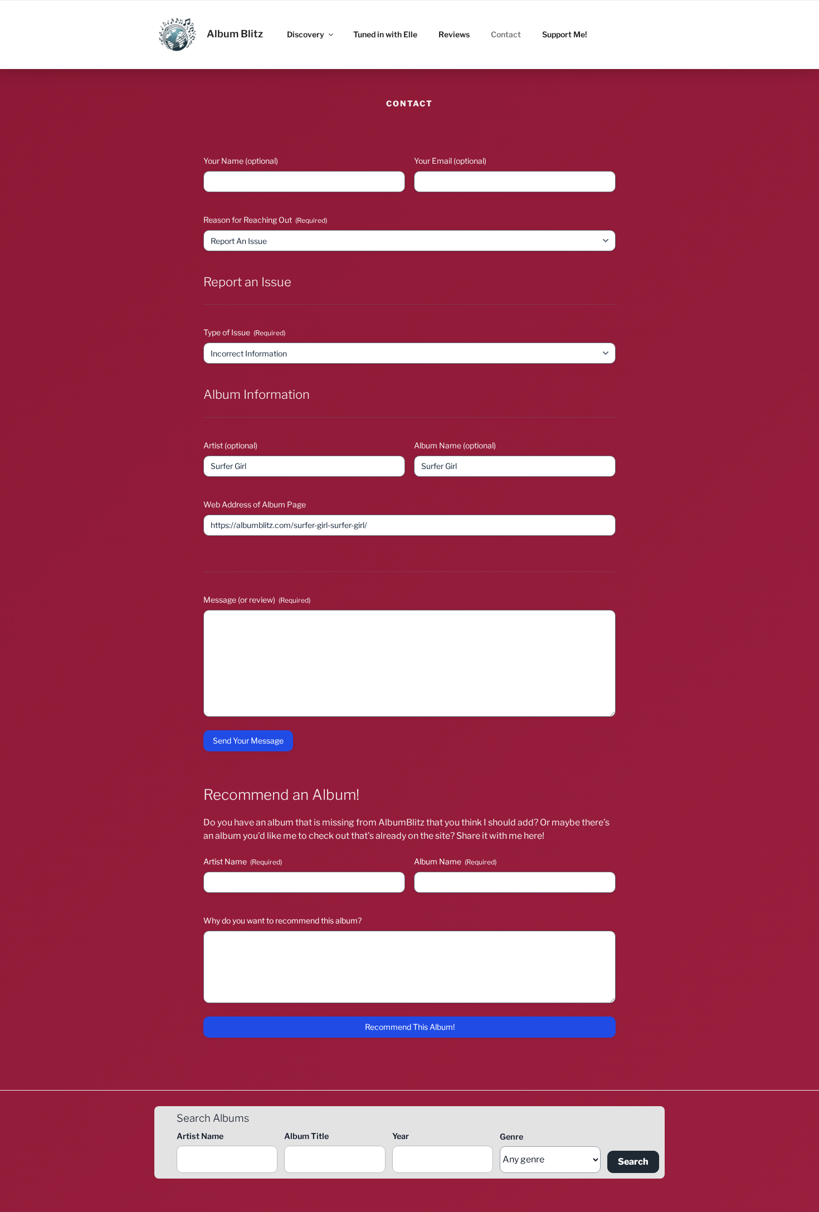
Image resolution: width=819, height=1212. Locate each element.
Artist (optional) (230, 445)
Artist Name (242, 861)
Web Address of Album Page (254, 504)
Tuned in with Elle (385, 34)
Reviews (454, 34)
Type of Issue (244, 332)
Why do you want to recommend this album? (282, 920)
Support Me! (564, 34)
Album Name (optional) (455, 445)
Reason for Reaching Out (265, 219)
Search (633, 1161)
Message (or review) (256, 599)
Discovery (305, 34)
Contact (506, 34)
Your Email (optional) (450, 160)
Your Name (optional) (240, 160)
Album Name (455, 861)
